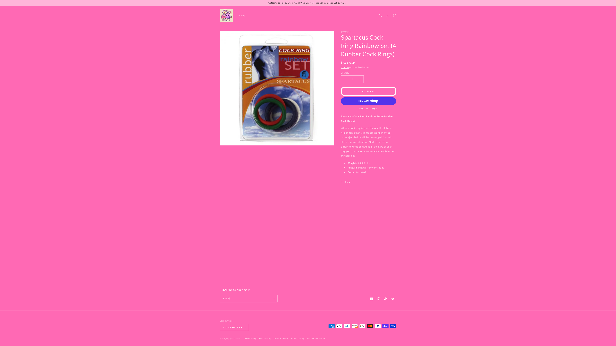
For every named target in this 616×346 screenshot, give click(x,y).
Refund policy (250, 338)
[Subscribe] (273, 298)
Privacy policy (265, 338)
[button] (380, 15)
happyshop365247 (233, 339)
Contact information (316, 338)
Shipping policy (297, 338)
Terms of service (281, 338)
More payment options (368, 108)
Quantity (345, 72)
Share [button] (348, 182)
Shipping (345, 67)
